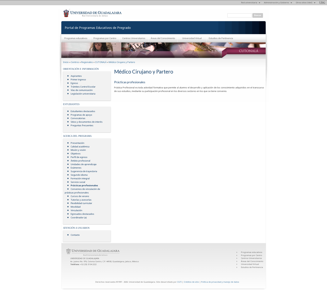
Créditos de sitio (191, 282)
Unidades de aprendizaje (84, 164)
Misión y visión (78, 149)
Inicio (66, 62)
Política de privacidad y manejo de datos (220, 282)
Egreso (74, 83)
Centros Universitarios (133, 38)
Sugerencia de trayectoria (84, 171)
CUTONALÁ (100, 62)
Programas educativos (75, 38)
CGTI (179, 282)
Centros (75, 62)
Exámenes (76, 167)
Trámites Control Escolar (83, 86)
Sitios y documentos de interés (87, 121)
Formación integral (80, 178)
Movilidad (76, 206)
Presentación (77, 142)
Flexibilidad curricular (81, 203)
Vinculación (76, 210)
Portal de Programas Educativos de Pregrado (98, 28)
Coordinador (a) (79, 217)
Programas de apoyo (81, 114)
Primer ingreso (78, 79)
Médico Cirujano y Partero (122, 62)
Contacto (75, 234)
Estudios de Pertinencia (221, 38)
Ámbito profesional (80, 160)
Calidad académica (80, 146)
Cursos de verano (80, 196)
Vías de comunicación (82, 90)
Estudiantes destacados (83, 111)
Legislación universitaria (83, 93)
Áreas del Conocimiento (163, 38)
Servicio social (78, 182)
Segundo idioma (79, 174)
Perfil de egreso (79, 157)
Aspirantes (76, 75)
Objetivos (76, 153)
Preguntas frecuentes (82, 125)
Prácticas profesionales (84, 185)
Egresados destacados (82, 213)
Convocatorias (78, 118)
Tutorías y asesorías (81, 199)
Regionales (87, 62)
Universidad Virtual (192, 38)
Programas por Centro (105, 38)
